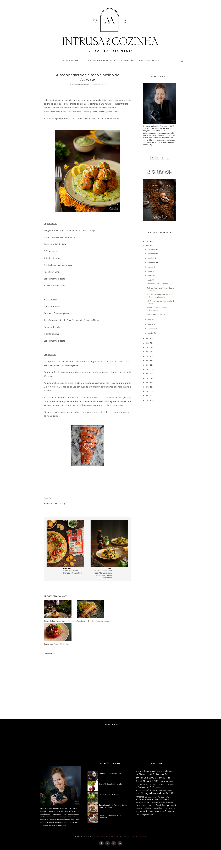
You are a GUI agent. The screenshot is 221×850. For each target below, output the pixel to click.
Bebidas (170, 771)
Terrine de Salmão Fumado (157, 284)
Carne (149, 781)
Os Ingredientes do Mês (145, 61)
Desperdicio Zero (152, 784)
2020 (148, 356)
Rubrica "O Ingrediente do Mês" (111, 61)
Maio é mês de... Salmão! (156, 314)
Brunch (139, 781)
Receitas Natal (142, 802)
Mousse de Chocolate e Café (110, 773)
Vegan (138, 814)
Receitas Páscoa (158, 802)
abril (150, 320)
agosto (151, 267)
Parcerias (140, 796)
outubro (151, 258)
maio (150, 280)
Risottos (139, 808)
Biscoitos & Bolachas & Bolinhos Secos (151, 775)
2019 (148, 360)
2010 (148, 400)
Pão (165, 800)
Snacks (139, 811)
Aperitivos (160, 771)
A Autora (85, 61)
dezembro (152, 249)
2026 (148, 241)
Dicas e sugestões (167, 784)
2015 (148, 378)
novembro (152, 253)
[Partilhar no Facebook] (52, 503)
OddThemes (139, 836)
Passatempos (152, 797)
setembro (152, 262)
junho (150, 276)
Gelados (158, 787)
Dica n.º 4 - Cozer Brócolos (109, 794)
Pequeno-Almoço (143, 799)
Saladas (147, 808)
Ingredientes (142, 790)
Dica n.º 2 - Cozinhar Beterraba (110, 784)
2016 (148, 374)
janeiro (151, 333)
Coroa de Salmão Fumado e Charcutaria (158, 309)
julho (150, 271)
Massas (163, 790)
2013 (148, 387)
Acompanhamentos (145, 771)
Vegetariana (147, 814)
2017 (148, 369)
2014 (148, 382)
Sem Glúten (157, 808)
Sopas (169, 811)
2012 (148, 391)
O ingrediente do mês (154, 793)
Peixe (51, 498)
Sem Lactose (168, 808)
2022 (148, 347)
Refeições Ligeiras (164, 805)
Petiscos (158, 800)
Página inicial (70, 61)
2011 (148, 396)
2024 (148, 338)
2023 (148, 343)
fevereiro (152, 328)
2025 (148, 246)
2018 (148, 365)
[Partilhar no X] (56, 503)
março (150, 324)
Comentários (98, 84)
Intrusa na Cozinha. (107, 836)
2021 (148, 352)
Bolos (161, 777)
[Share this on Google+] (60, 503)
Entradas (143, 787)
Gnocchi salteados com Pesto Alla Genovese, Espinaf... (160, 295)
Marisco (154, 790)
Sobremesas (153, 811)
